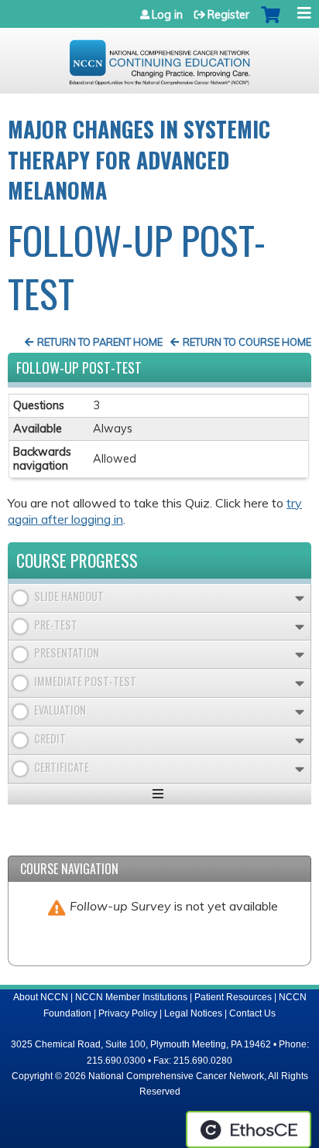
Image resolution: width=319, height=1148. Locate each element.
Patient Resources (233, 997)
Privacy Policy (127, 1013)
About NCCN (40, 997)
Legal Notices (193, 1013)
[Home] (159, 57)
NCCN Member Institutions (131, 997)
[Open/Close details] (299, 598)
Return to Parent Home (100, 342)
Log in (167, 14)
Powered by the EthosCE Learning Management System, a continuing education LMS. (248, 1129)
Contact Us (252, 1013)
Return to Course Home (247, 342)
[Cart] (270, 22)
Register (228, 14)
